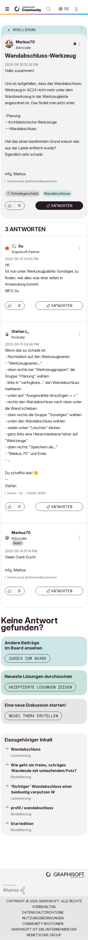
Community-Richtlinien (42, 924)
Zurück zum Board (27, 658)
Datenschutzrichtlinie (43, 912)
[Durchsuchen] (8, 9)
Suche (48, 9)
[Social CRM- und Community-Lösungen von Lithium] (14, 889)
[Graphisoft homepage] (65, 875)
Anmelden (78, 9)
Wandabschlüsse (57, 193)
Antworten (61, 205)
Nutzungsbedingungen (43, 918)
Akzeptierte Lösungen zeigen (40, 687)
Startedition (22, 823)
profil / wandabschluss (32, 807)
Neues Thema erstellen (33, 715)
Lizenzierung (21, 755)
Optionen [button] (80, 28)
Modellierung (21, 777)
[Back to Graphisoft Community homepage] (28, 9)
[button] (9, 206)
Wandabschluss (26, 749)
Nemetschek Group (44, 935)
